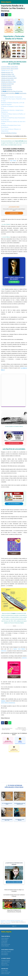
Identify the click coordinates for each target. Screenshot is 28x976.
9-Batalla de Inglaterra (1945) (8, 81)
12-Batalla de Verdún (6, 87)
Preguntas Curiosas (5, 964)
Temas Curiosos (4, 963)
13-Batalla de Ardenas (6, 89)
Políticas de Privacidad (5, 972)
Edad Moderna (4, 942)
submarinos (24, 657)
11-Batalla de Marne (6, 85)
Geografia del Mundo (5, 960)
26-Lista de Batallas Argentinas (9, 133)
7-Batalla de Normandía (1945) (9, 78)
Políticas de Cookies (5, 973)
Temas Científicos (4, 953)
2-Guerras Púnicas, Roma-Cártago (9, 68)
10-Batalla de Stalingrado (7, 83)
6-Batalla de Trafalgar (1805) (8, 76)
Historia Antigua (4, 939)
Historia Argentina (5, 938)
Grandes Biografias (5, 945)
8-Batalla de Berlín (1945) (7, 80)
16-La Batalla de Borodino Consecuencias (11, 97)
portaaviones (3, 650)
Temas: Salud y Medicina (6, 951)
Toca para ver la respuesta (14, 553)
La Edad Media (4, 941)
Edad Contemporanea (5, 944)
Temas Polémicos (4, 954)
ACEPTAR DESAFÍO (14, 213)
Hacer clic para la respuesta (14, 882)
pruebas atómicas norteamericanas (8, 702)
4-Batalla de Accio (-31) (7, 72)
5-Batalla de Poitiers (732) (7, 74)
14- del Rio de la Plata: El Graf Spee (11, 91)
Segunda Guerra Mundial (19, 648)
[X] (6, 14)
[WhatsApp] (9, 14)
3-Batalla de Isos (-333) (7, 70)
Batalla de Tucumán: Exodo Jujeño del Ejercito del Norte (20, 729)
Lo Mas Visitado (4, 970)
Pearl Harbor (13, 160)
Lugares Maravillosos (5, 961)
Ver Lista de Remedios (14, 503)
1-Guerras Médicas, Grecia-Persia (9, 66)
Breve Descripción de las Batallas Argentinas (7, 729)
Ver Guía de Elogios (14, 443)
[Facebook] (2, 14)
